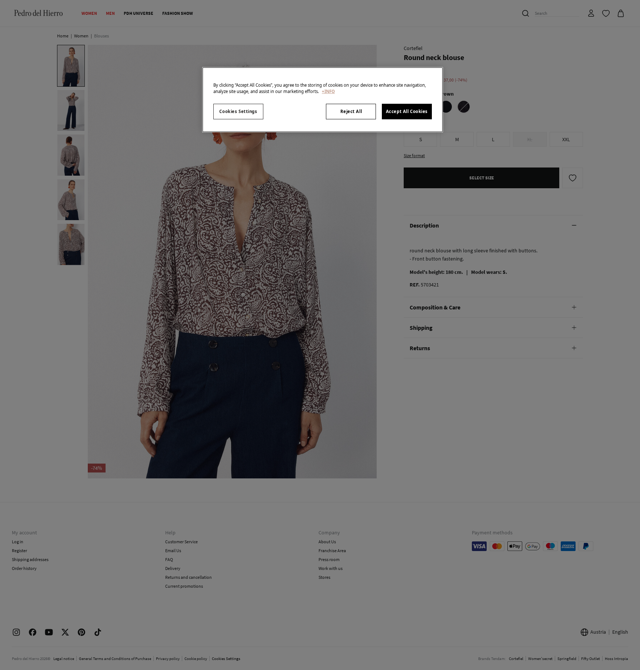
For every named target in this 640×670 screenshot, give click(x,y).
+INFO (328, 91)
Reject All (351, 111)
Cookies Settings (238, 111)
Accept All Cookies (407, 111)
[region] (322, 99)
